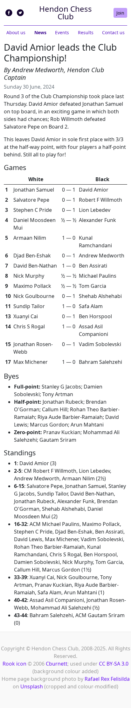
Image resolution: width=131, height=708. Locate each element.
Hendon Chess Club (65, 12)
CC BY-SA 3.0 (113, 663)
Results (85, 32)
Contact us (113, 32)
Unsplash (31, 686)
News (40, 32)
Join (120, 13)
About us (15, 32)
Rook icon (14, 663)
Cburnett (56, 663)
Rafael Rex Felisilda (107, 678)
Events (62, 32)
